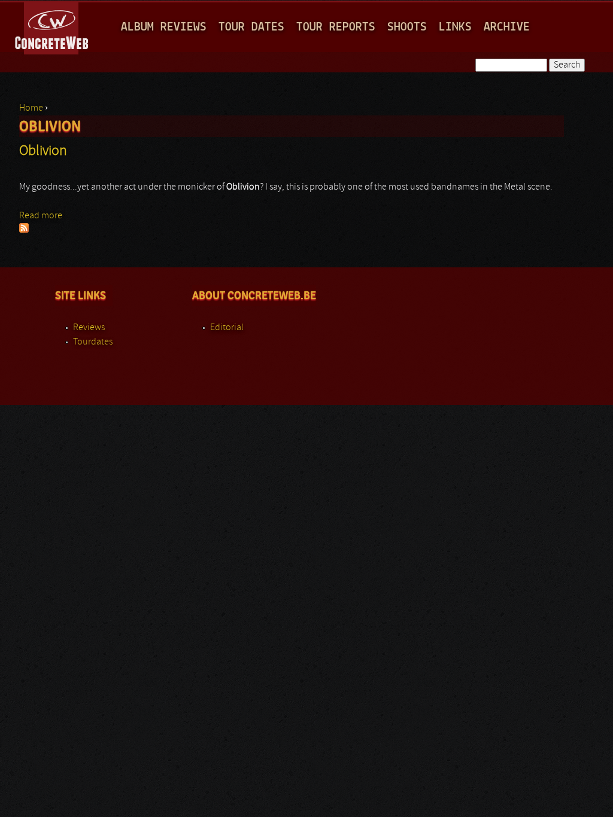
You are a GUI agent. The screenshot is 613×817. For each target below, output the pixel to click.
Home (31, 108)
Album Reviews (164, 27)
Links (455, 27)
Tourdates (93, 342)
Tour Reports (335, 27)
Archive (507, 27)
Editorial (227, 328)
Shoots (407, 27)
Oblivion (43, 151)
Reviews (89, 328)
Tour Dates (251, 27)
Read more (40, 216)
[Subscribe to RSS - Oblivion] (24, 230)
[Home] (52, 26)
